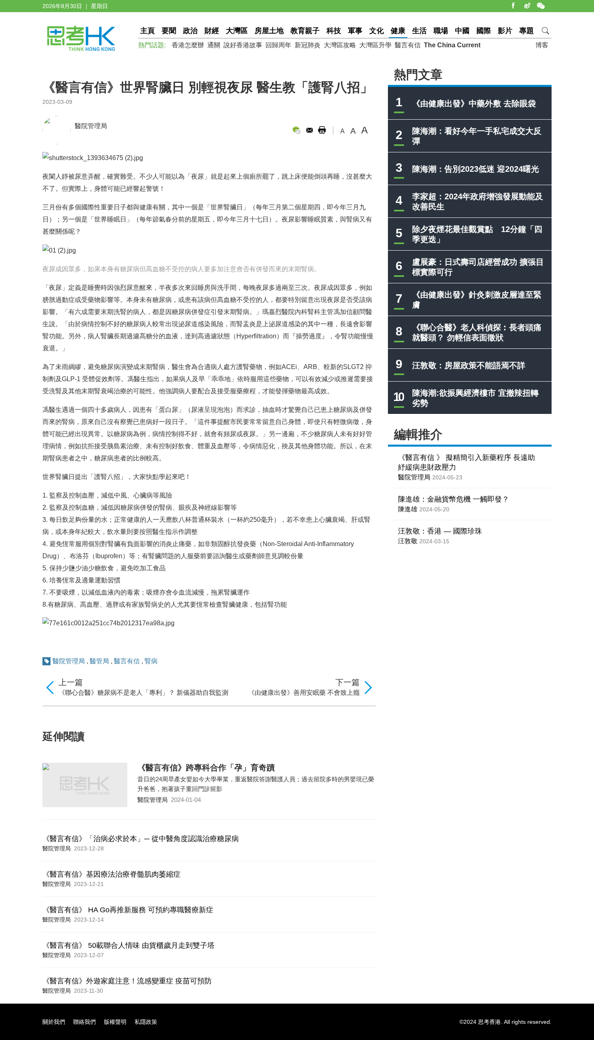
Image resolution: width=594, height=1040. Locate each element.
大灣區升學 (375, 45)
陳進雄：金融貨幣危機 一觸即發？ (453, 499)
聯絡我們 (84, 1022)
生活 (419, 31)
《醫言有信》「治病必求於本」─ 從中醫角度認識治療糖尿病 (140, 839)
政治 (190, 31)
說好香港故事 (242, 45)
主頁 (147, 31)
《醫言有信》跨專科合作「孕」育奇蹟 (206, 767)
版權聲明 (115, 1022)
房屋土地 (269, 31)
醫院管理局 (91, 125)
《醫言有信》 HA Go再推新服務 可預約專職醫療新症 (127, 910)
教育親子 (305, 31)
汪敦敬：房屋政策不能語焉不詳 (468, 365)
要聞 (169, 31)
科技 (333, 31)
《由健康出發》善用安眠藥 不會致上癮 (304, 692)
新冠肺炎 (307, 45)
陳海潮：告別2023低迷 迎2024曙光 (475, 169)
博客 (541, 45)
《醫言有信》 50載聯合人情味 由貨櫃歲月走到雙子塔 (128, 945)
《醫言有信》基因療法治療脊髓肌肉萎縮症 (111, 874)
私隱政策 (146, 1022)
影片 (505, 31)
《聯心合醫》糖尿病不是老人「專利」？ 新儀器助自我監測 (143, 692)
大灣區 (237, 31)
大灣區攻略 (340, 45)
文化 (376, 31)
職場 (441, 31)
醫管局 (99, 661)
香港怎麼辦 (188, 45)
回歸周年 (278, 45)
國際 (483, 31)
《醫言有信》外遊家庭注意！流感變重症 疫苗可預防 (127, 981)
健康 (398, 31)
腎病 (151, 661)
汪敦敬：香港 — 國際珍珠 (440, 531)
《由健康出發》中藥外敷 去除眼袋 (474, 103)
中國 (462, 31)
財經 (211, 31)
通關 (213, 45)
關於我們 (53, 1022)
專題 (526, 31)
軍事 (355, 31)
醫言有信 (408, 45)
